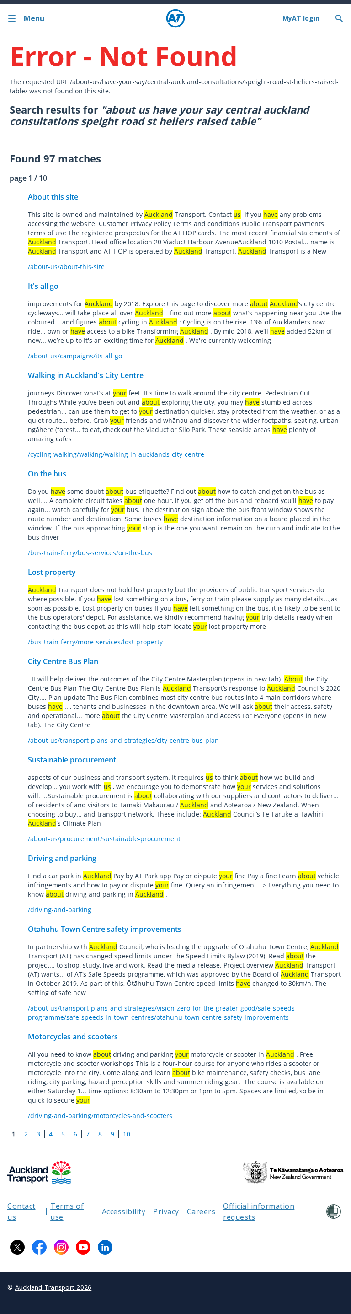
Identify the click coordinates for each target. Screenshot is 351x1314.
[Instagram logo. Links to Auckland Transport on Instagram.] (61, 1247)
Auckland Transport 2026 (53, 1287)
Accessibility (124, 1211)
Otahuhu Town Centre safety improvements (104, 929)
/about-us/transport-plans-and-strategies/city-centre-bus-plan (123, 740)
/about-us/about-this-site (66, 266)
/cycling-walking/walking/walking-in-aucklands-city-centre (116, 454)
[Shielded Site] (334, 1211)
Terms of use (67, 1211)
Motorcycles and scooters (73, 1037)
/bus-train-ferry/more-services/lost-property (95, 642)
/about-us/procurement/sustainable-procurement (104, 838)
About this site (53, 197)
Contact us (21, 1211)
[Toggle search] (339, 18)
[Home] (175, 18)
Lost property (52, 572)
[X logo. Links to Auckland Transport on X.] (17, 1247)
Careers (201, 1211)
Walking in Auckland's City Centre (86, 375)
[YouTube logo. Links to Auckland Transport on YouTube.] (83, 1247)
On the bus (47, 474)
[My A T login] (301, 18)
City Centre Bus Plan (63, 661)
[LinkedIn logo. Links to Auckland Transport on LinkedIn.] (105, 1247)
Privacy (166, 1211)
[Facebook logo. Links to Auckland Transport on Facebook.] (39, 1247)
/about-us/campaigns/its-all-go (75, 355)
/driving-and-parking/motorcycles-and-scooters (100, 1115)
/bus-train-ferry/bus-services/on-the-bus (90, 552)
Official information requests (258, 1211)
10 (126, 1134)
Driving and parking (62, 858)
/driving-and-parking (59, 909)
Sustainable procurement (72, 760)
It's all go (43, 286)
